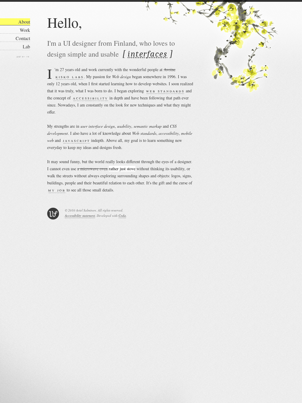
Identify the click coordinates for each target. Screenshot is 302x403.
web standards (165, 91)
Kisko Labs (69, 76)
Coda (122, 215)
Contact (23, 38)
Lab (26, 46)
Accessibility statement (80, 215)
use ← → (23, 56)
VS (53, 213)
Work (25, 30)
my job (56, 190)
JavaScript (76, 140)
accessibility (90, 98)
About (24, 22)
